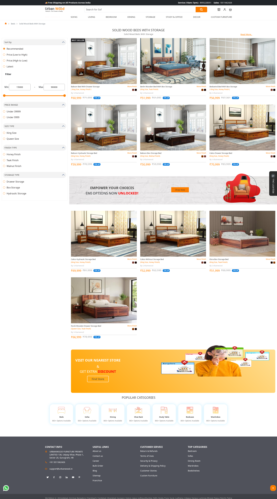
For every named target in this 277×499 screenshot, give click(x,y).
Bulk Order (98, 466)
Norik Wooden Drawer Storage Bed (86, 326)
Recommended (15, 48)
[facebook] (54, 477)
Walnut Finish (14, 166)
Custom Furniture (221, 16)
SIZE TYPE (9, 126)
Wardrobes (193, 466)
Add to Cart (103, 81)
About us (97, 451)
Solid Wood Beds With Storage (32, 23)
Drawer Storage (15, 181)
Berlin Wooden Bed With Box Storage (156, 86)
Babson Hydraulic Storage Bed (84, 153)
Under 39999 (14, 111)
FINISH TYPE (10, 147)
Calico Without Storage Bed (152, 259)
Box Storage (13, 187)
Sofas (190, 456)
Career (96, 461)
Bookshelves (194, 471)
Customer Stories (148, 471)
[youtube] (73, 477)
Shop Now (180, 189)
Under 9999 (13, 117)
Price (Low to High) (17, 54)
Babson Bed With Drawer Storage (85, 86)
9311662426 (223, 2)
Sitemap (97, 476)
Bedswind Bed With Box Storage (223, 86)
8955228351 (194, 2)
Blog (95, 471)
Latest (10, 66)
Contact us (98, 456)
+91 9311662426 (57, 462)
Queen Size (13, 138)
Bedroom (192, 451)
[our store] (217, 9)
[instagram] (60, 477)
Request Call (273, 185)
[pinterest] (79, 477)
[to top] (273, 488)
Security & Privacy (148, 461)
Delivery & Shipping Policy (152, 466)
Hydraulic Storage (16, 193)
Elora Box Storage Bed (219, 259)
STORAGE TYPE (11, 174)
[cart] (229, 9)
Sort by (8, 42)
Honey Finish (14, 154)
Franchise (97, 481)
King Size (11, 132)
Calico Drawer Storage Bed (220, 153)
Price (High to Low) (17, 60)
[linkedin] (66, 477)
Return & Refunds (149, 451)
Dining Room (194, 461)
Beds (13, 23)
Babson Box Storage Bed (150, 153)
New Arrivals (52, 16)
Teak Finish (13, 160)
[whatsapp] (6, 488)
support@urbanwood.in (61, 468)
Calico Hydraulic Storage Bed (83, 259)
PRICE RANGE (11, 104)
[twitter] (47, 477)
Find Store (98, 379)
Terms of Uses (147, 456)
